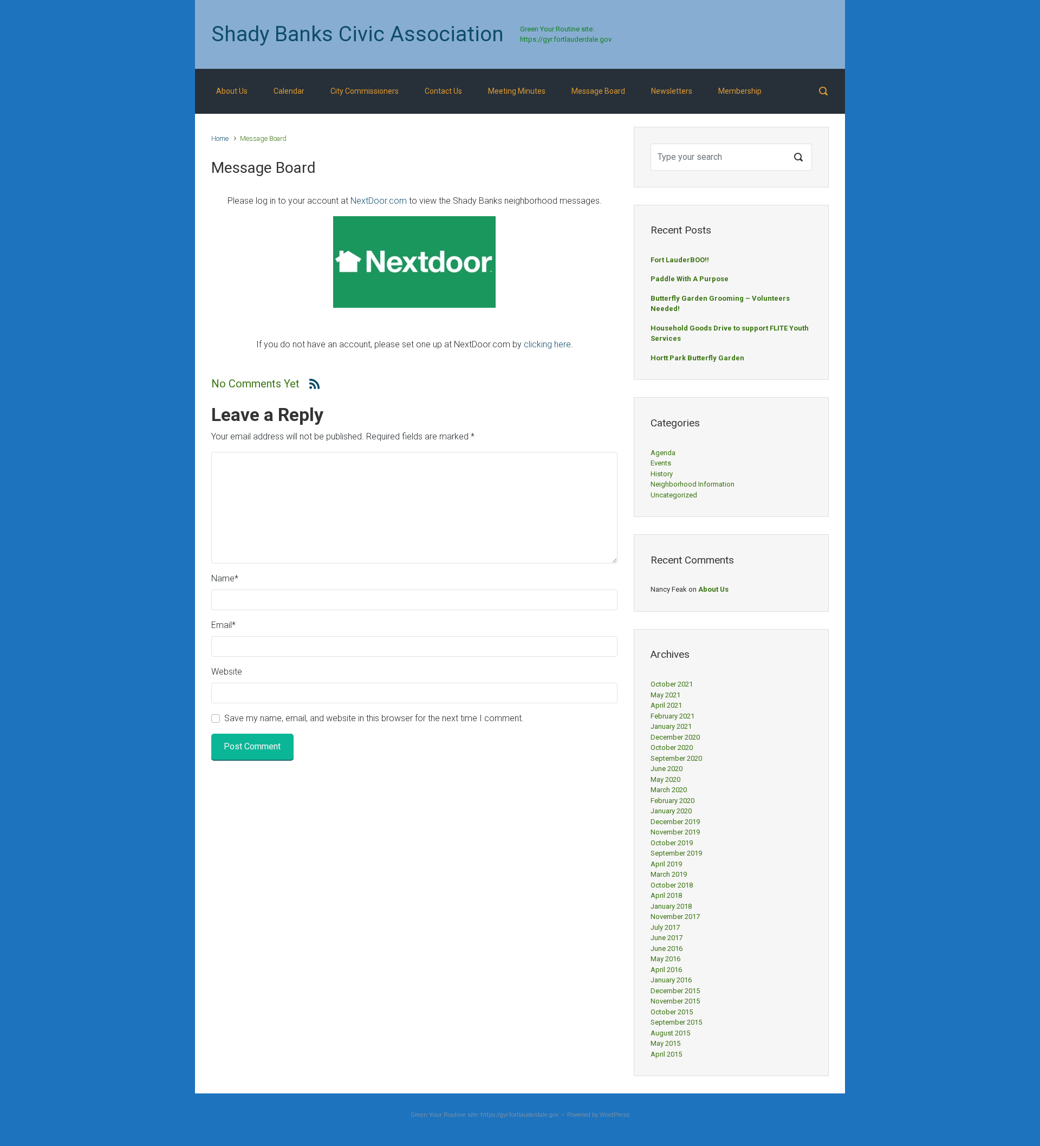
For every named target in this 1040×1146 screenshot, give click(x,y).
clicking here (547, 344)
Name (224, 578)
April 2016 (666, 970)
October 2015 (672, 1012)
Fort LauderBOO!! (680, 260)
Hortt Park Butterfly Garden (697, 358)
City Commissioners (364, 91)
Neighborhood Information (692, 484)
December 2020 (675, 737)
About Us (232, 91)
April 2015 (666, 1054)
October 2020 (672, 747)
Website (226, 671)
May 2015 (665, 1043)
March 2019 (669, 874)
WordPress (614, 1114)
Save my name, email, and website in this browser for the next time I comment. (374, 718)
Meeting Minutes (516, 91)
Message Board (598, 91)
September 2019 (676, 853)
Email (223, 625)
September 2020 (676, 758)
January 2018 (671, 906)
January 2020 (671, 811)
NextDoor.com (378, 201)
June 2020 (666, 769)
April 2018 (666, 895)
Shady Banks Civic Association (357, 34)
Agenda (663, 453)
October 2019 (672, 843)
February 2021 (672, 716)
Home (220, 138)
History (662, 474)
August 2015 (670, 1033)
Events (661, 463)
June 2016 (666, 948)
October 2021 (672, 684)
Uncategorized (674, 495)
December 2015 (675, 991)
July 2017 (665, 927)
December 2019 (675, 822)
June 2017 (666, 938)
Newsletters (671, 91)
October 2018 (672, 885)
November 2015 (675, 1001)
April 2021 (666, 705)
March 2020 (669, 790)
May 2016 (665, 959)
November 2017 (675, 916)
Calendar (289, 91)
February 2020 (672, 801)
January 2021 (671, 726)
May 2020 (665, 779)
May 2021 (665, 695)
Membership (740, 91)
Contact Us (443, 91)
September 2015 (676, 1022)
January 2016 (671, 980)
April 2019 (666, 864)
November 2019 (675, 832)
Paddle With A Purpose (690, 279)
